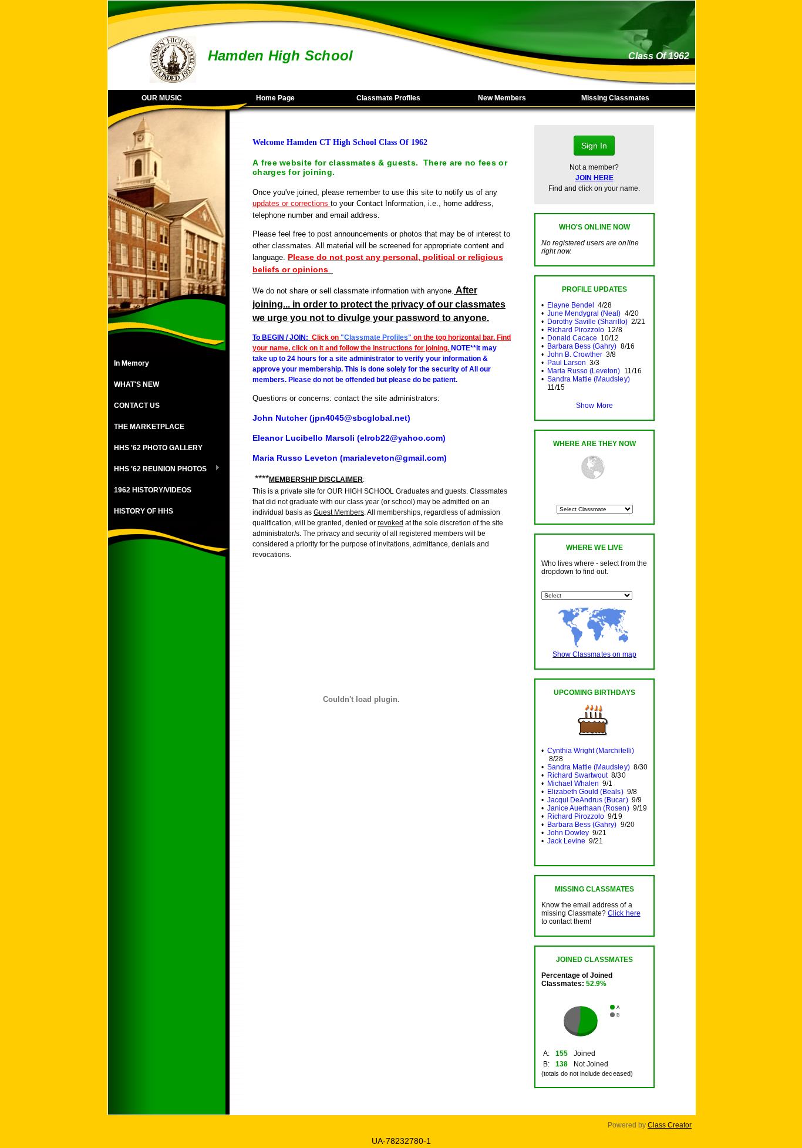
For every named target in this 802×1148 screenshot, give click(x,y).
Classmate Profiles (388, 98)
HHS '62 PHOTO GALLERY (158, 448)
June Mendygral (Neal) (584, 313)
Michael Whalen (573, 783)
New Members (502, 98)
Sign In (594, 145)
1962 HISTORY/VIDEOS (152, 490)
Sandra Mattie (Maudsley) (588, 379)
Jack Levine (566, 841)
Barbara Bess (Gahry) (581, 346)
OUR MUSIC (161, 98)
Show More (594, 405)
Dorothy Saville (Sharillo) (587, 322)
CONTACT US (137, 405)
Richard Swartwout (577, 775)
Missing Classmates (615, 98)
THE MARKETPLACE (149, 427)
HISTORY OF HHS (143, 511)
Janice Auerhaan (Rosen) (588, 808)
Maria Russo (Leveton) (583, 371)
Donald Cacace (572, 338)
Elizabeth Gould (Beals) (585, 792)
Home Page (275, 98)
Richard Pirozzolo (575, 330)
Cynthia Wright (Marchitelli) (590, 751)
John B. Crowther (574, 354)
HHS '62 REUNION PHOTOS (157, 469)
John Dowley (568, 833)
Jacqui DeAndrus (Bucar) (587, 800)
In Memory (131, 363)
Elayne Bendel (570, 305)
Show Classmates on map (594, 654)
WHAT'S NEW (136, 384)
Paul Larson (566, 363)
